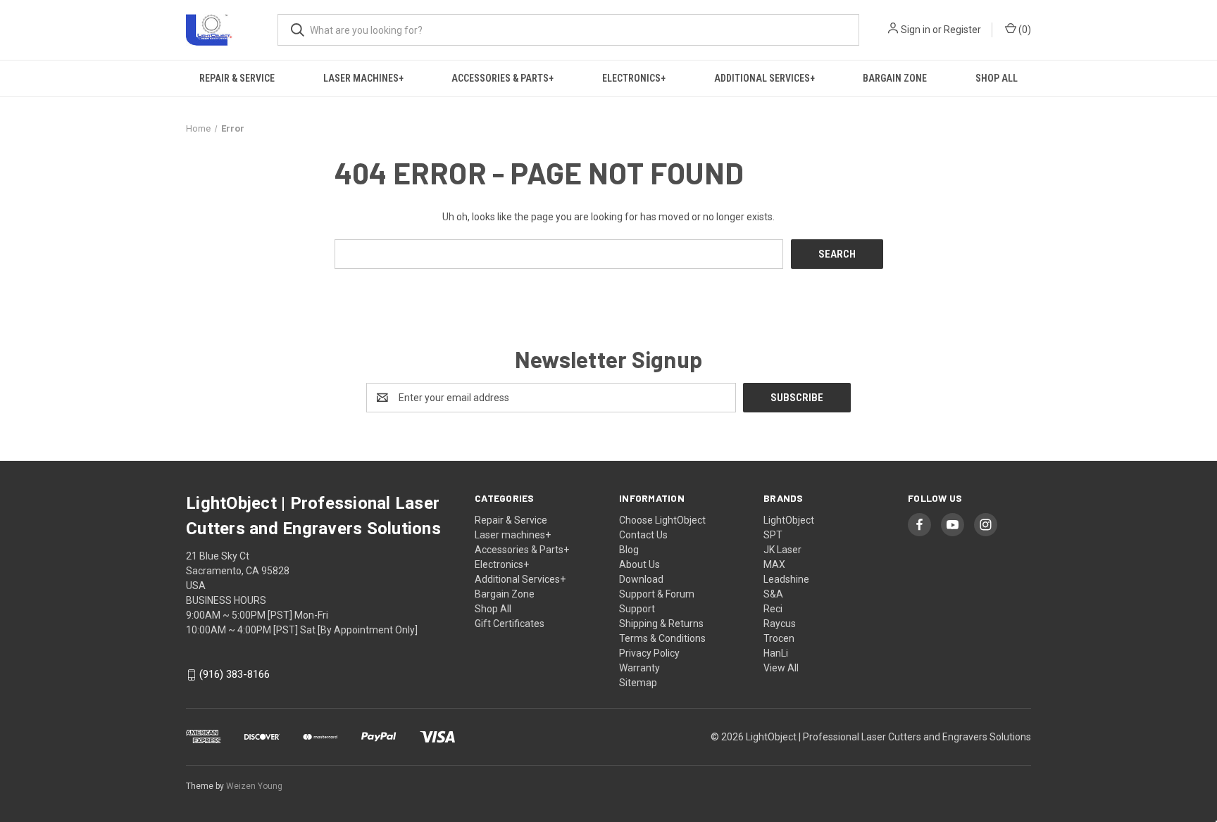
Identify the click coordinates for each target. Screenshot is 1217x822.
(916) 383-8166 (234, 675)
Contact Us (643, 534)
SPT (772, 534)
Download (641, 579)
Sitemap (638, 682)
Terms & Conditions (662, 638)
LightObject (788, 520)
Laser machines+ (363, 78)
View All (781, 668)
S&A (773, 594)
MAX (774, 564)
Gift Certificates (509, 623)
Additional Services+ (764, 78)
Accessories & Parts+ (502, 78)
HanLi (775, 653)
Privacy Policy (649, 653)
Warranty (639, 668)
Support (637, 608)
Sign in (915, 29)
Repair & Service (237, 78)
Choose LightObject (662, 520)
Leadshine (786, 579)
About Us (639, 564)
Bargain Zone (895, 78)
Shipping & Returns (661, 623)
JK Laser (782, 549)
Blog (629, 549)
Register (962, 29)
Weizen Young (254, 786)
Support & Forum (656, 594)
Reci (772, 608)
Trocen (778, 638)
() (1023, 29)
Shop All (996, 78)
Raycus (779, 623)
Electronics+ (634, 78)
